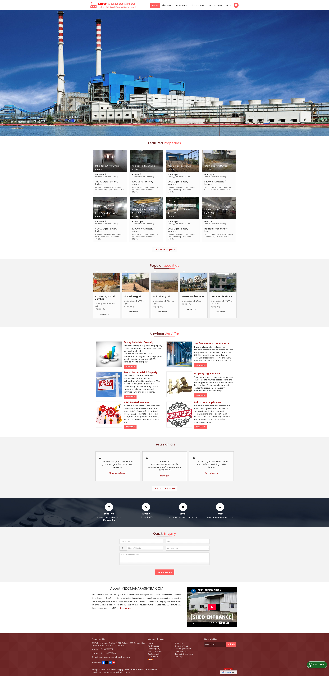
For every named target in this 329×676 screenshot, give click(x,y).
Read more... (125, 608)
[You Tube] (113, 662)
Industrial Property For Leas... (215, 230)
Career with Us (181, 646)
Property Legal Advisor (207, 373)
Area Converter (155, 651)
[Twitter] (106, 662)
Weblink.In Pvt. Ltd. (123, 672)
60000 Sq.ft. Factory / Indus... (106, 230)
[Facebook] (103, 662)
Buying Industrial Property (139, 342)
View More (104, 314)
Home (155, 5)
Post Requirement (183, 648)
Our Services (181, 5)
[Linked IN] (110, 662)
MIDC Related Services (136, 402)
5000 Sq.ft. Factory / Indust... (142, 183)
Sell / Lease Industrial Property (211, 343)
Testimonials (153, 654)
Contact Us (153, 656)
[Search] (236, 5)
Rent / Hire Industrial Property (141, 372)
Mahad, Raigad (161, 296)
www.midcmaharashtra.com (220, 517)
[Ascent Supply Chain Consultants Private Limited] (112, 5)
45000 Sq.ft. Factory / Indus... (106, 183)
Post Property (215, 5)
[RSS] (150, 659)
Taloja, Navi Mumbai (193, 296)
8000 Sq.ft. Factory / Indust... (179, 230)
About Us (166, 5)
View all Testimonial (164, 488)
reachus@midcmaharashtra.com (183, 517)
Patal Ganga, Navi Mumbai (105, 298)
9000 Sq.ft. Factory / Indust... (179, 183)
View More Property (164, 249)
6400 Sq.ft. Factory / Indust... (215, 183)
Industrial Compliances (207, 402)
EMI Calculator (181, 651)
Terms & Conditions (184, 654)
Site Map (179, 656)
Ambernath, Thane (221, 296)
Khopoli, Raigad (132, 296)
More (228, 5)
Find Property (198, 5)
